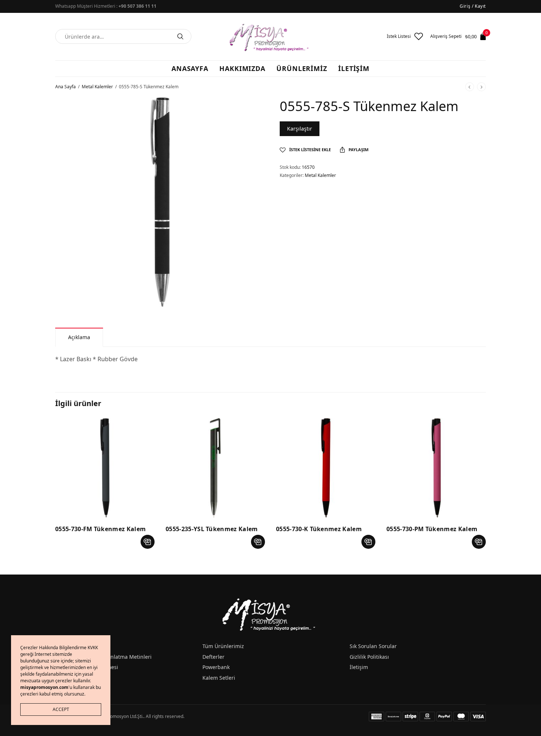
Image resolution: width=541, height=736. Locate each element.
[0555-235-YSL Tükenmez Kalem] (215, 468)
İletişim (359, 667)
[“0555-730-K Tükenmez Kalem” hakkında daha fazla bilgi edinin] (368, 542)
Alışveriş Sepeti (446, 36)
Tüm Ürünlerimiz (223, 646)
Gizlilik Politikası (369, 656)
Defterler (213, 656)
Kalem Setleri (218, 677)
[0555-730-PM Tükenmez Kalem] (436, 468)
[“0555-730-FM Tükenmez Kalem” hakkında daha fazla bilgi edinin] (148, 542)
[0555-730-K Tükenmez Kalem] (325, 468)
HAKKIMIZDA (242, 68)
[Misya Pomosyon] (270, 36)
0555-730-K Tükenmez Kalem (319, 529)
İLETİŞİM (353, 68)
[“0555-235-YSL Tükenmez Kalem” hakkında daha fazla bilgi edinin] (258, 542)
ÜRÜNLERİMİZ (301, 68)
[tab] (79, 337)
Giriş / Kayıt (473, 6)
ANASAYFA (190, 68)
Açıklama (79, 337)
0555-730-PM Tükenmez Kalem (431, 529)
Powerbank (216, 667)
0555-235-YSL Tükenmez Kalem (212, 529)
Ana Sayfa (65, 86)
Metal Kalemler (97, 86)
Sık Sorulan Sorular (373, 646)
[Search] (180, 36)
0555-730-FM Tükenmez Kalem (100, 529)
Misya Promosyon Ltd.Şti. (118, 716)
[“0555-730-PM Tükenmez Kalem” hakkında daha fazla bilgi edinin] (479, 542)
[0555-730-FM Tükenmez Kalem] (105, 468)
